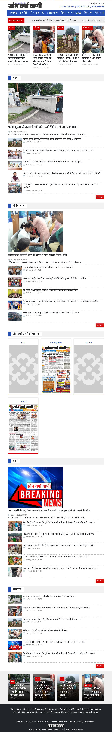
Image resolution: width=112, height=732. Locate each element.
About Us (20, 722)
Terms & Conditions (59, 722)
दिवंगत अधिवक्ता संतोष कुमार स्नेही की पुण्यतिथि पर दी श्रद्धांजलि (48, 267)
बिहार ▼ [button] (88, 13)
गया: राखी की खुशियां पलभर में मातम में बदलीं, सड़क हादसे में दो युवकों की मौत (49, 511)
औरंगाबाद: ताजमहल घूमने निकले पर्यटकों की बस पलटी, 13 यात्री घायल (51, 313)
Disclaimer (89, 722)
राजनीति (23, 13)
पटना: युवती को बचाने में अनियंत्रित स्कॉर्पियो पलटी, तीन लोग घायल (42, 20)
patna (89, 343)
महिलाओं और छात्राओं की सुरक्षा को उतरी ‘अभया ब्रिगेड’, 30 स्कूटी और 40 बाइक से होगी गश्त (58, 534)
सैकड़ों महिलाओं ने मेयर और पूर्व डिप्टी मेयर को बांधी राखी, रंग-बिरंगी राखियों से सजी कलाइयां (59, 522)
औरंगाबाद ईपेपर (102, 13)
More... (100, 197)
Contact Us (31, 722)
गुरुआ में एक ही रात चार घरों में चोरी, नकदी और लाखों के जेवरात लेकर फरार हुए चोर (55, 557)
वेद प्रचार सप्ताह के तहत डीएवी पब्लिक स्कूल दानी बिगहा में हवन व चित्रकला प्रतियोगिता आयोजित (61, 301)
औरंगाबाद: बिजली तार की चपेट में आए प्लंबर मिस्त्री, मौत (91, 58)
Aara (23, 343)
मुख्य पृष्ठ (13, 13)
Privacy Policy (43, 722)
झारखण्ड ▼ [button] (52, 13)
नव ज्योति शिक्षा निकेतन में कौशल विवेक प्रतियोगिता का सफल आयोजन (50, 290)
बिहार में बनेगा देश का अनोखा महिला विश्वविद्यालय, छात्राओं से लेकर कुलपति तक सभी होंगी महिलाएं (61, 173)
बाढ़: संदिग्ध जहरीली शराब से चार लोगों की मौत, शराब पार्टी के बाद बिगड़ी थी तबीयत (43, 60)
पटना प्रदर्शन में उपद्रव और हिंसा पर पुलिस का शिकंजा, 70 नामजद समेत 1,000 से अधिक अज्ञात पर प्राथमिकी (60, 186)
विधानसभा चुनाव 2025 (71, 13)
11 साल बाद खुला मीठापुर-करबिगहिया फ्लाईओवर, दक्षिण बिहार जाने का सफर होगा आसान (58, 150)
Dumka (23, 401)
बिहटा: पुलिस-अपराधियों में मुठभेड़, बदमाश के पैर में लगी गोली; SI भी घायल (68, 58)
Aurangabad (56, 343)
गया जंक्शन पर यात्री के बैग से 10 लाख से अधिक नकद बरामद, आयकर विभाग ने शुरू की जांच (58, 545)
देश (43, 13)
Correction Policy (76, 722)
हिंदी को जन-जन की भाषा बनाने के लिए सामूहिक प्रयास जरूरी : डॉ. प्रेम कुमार (52, 162)
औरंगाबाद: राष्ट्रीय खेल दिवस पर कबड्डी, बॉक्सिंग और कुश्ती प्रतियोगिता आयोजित (54, 278)
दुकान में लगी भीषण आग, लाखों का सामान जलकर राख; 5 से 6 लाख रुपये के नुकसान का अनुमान (60, 568)
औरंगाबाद (34, 13)
